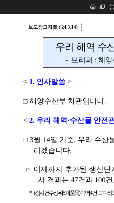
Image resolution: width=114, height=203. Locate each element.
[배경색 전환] (102, 7)
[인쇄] (93, 7)
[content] (57, 108)
